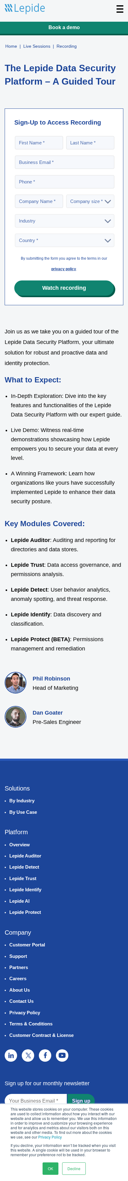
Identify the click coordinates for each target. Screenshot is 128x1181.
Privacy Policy (50, 1136)
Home (11, 46)
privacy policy (63, 269)
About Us (19, 990)
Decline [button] (73, 1168)
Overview (19, 844)
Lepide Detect (24, 867)
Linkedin (11, 1055)
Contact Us (21, 1001)
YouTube (62, 1055)
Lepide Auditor (25, 855)
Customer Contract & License (41, 1035)
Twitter (28, 1055)
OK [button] (50, 1168)
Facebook (45, 1055)
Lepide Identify (25, 889)
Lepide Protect (25, 912)
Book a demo (64, 27)
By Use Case (23, 812)
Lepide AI (19, 901)
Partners (18, 967)
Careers (17, 978)
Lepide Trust (22, 878)
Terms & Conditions (31, 1023)
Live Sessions (36, 46)
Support (18, 956)
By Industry (21, 800)
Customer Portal (27, 944)
